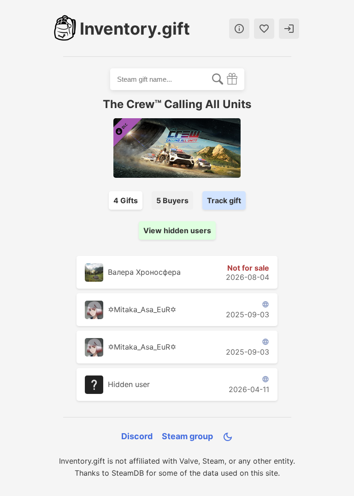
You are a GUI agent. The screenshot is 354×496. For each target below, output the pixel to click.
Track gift (224, 200)
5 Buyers (172, 200)
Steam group (187, 436)
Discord (137, 436)
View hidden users (177, 230)
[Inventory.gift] (65, 28)
